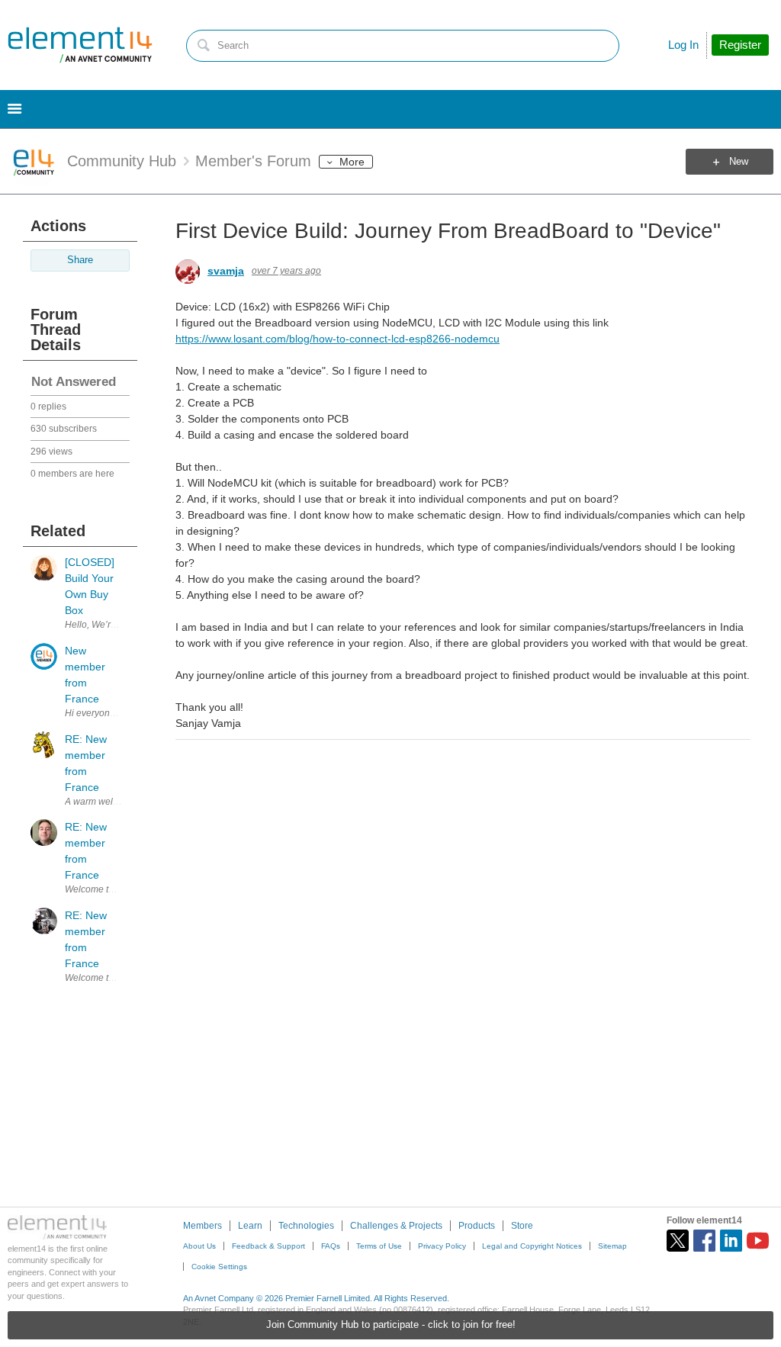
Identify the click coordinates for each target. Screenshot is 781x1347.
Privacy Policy (442, 1246)
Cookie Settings (219, 1266)
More (352, 162)
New (738, 161)
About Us (199, 1246)
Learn (250, 1225)
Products (476, 1225)
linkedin (731, 1241)
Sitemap (612, 1246)
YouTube (758, 1241)
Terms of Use (379, 1246)
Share (80, 260)
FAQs (330, 1246)
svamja (225, 271)
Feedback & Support (268, 1246)
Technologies (306, 1225)
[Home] (80, 45)
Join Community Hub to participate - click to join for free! (391, 1325)
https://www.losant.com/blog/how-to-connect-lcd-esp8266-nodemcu (337, 339)
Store (522, 1225)
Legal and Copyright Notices (532, 1246)
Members (202, 1225)
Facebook (704, 1241)
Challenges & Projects (396, 1225)
